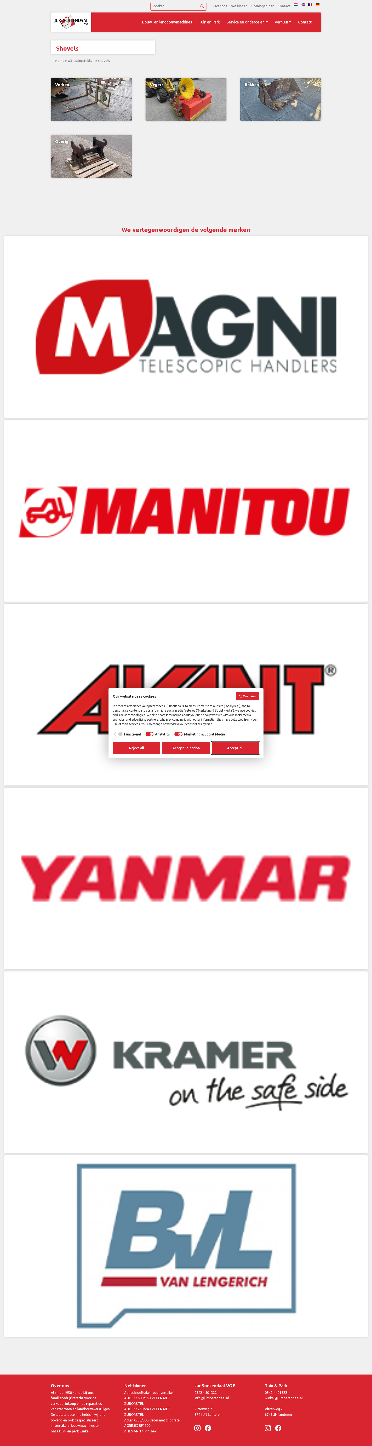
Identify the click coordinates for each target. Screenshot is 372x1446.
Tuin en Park (209, 22)
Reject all (136, 748)
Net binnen (239, 6)
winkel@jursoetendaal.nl (284, 1398)
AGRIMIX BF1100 (137, 1425)
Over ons (220, 6)
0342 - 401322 (205, 1393)
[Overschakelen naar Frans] (310, 5)
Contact (284, 6)
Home (59, 60)
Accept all (235, 748)
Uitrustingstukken (81, 60)
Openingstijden (262, 6)
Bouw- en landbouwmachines (167, 22)
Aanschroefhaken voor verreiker (149, 1393)
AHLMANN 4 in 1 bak (140, 1431)
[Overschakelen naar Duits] (317, 5)
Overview (249, 696)
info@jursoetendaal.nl (211, 1398)
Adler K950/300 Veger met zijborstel (152, 1420)
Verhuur (281, 22)
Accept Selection (186, 748)
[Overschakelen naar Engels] (303, 5)
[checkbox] (127, 734)
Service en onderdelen (246, 22)
